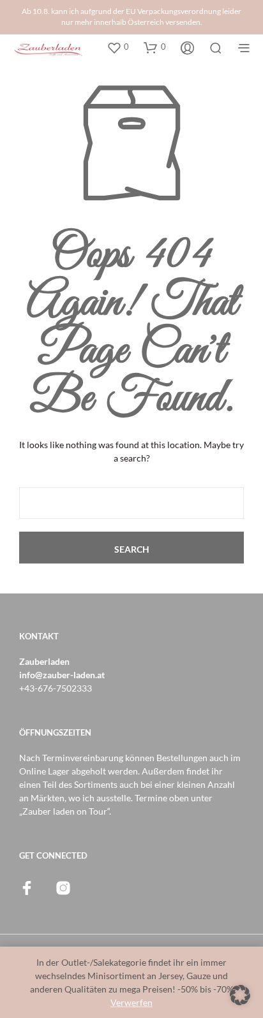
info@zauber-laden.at (62, 674)
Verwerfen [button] (131, 1002)
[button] (118, 47)
